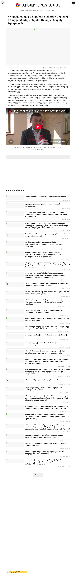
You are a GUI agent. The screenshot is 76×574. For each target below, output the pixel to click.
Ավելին (38, 475)
